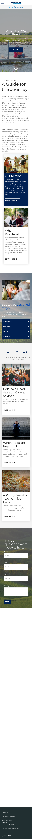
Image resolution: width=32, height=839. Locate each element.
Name (6, 551)
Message (7, 586)
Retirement (7, 326)
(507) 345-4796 (10, 816)
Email (5, 563)
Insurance (6, 336)
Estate (5, 331)
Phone (6, 574)
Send (7, 602)
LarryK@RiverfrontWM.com (10, 828)
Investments (7, 321)
